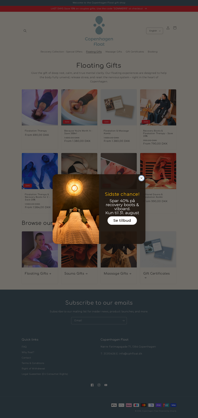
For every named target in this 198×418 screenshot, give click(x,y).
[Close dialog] (141, 178)
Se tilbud (122, 220)
